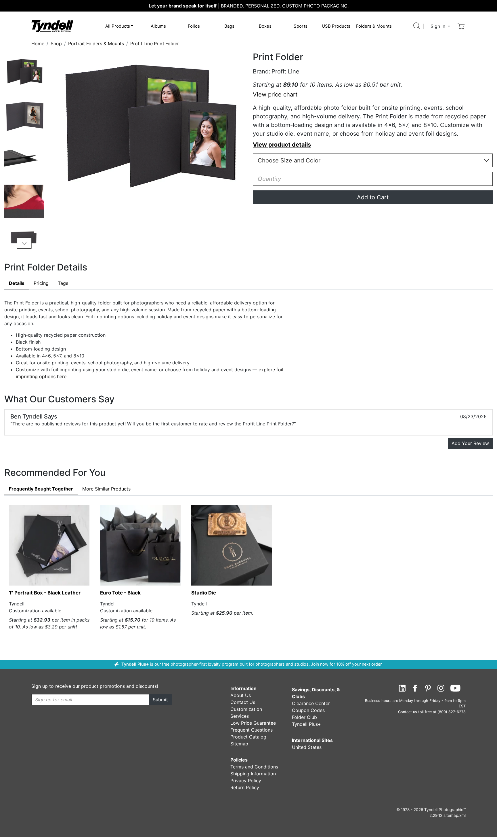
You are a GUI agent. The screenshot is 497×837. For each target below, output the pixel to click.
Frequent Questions (251, 730)
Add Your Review (470, 443)
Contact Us (242, 702)
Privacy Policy (245, 780)
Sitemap (239, 744)
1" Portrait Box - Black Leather (45, 593)
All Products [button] (117, 26)
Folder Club (304, 717)
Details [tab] (16, 283)
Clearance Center (311, 703)
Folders (374, 26)
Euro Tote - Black (120, 593)
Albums (158, 26)
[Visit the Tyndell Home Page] (52, 26)
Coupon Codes (308, 710)
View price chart (275, 94)
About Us (240, 695)
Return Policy (244, 787)
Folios (194, 26)
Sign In (439, 26)
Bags (229, 26)
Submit (160, 699)
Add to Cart (373, 197)
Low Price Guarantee (253, 723)
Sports (300, 26)
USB (336, 26)
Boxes (265, 26)
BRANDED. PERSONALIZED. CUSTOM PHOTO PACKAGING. (249, 6)
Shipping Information (253, 774)
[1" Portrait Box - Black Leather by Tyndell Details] (49, 545)
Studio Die (203, 593)
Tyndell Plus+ (135, 664)
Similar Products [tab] (106, 489)
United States (307, 747)
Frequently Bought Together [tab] (41, 489)
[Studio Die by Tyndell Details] (231, 545)
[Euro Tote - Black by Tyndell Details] (140, 545)
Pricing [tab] (41, 283)
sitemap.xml (455, 815)
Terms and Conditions (254, 767)
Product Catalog (248, 737)
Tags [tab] (63, 283)
